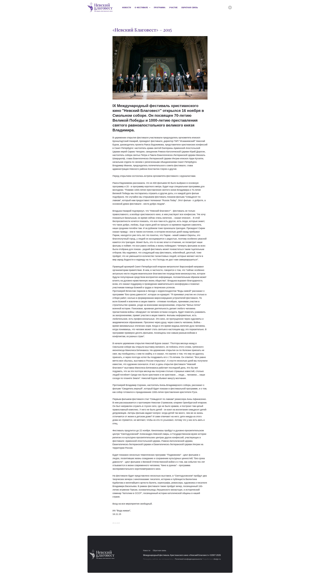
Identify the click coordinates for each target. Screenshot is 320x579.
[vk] (230, 7)
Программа (159, 7)
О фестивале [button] (142, 7)
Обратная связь (189, 7)
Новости (126, 7)
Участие (173, 7)
